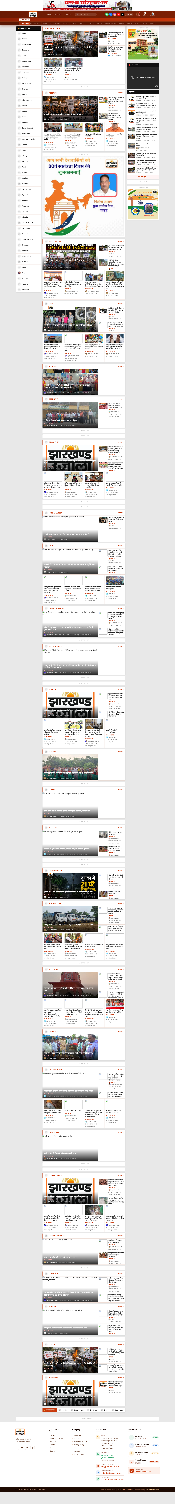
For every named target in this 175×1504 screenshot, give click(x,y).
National (53, 1441)
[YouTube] (118, 14)
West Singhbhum (35, 23)
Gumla (146, 23)
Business (53, 1448)
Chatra (75, 23)
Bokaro (66, 23)
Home (49, 14)
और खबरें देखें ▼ (143, 177)
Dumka (101, 23)
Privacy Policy (79, 1445)
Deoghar (83, 23)
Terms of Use (79, 1448)
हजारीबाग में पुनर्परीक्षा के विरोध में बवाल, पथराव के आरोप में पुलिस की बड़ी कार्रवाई (152, 20)
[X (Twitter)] (122, 14)
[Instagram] (114, 14)
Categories (59, 14)
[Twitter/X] (22, 1448)
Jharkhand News (56, 1438)
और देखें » (121, 93)
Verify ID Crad (79, 1454)
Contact (77, 1438)
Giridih (131, 23)
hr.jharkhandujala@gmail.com (111, 1473)
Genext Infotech (127, 1490)
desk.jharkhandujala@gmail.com (112, 1480)
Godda (138, 23)
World (47, 23)
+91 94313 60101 (106, 1455)
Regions (70, 14)
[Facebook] (110, 14)
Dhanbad (92, 23)
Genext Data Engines (153, 1490)
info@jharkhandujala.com (110, 1467)
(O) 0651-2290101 (107, 1458)
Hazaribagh (155, 23)
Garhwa (122, 23)
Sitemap (77, 1451)
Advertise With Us (81, 1441)
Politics (52, 1445)
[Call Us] (107, 14)
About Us (77, 1435)
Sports (52, 1451)
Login (130, 14)
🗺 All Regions (56, 23)
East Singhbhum (112, 23)
